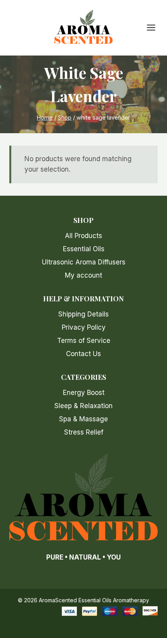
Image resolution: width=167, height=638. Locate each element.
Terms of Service (83, 340)
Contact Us (83, 354)
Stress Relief (83, 432)
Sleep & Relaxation (83, 406)
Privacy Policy (84, 327)
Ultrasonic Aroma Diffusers (83, 262)
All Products (83, 236)
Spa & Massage (83, 419)
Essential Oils (83, 249)
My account (83, 275)
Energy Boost (83, 392)
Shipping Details (83, 314)
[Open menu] (155, 28)
